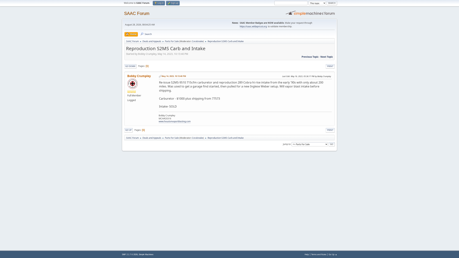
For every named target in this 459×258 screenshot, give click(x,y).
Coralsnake (197, 41)
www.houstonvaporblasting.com (175, 121)
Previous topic (310, 56)
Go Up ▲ (333, 254)
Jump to (286, 143)
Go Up (128, 130)
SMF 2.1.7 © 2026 (130, 254)
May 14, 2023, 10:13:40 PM (174, 76)
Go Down (130, 66)
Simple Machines (146, 254)
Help (307, 254)
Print (330, 66)
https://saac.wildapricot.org (253, 26)
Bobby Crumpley (139, 76)
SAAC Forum (136, 13)
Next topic (326, 56)
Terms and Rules (318, 254)
